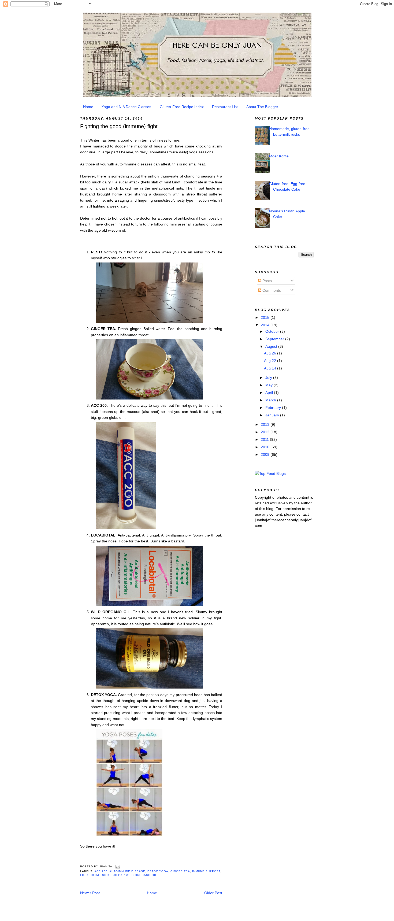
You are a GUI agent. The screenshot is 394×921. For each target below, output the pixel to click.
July (269, 377)
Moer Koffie (279, 156)
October (272, 331)
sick (106, 875)
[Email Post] (117, 866)
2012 (265, 432)
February (273, 407)
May (269, 385)
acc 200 (100, 871)
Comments (271, 290)
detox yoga (157, 871)
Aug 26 (270, 353)
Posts (266, 281)
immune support (206, 871)
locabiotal (90, 875)
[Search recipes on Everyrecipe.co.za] (270, 473)
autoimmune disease (127, 871)
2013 (265, 424)
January (272, 415)
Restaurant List (225, 107)
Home (88, 107)
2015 (265, 317)
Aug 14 (270, 368)
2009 (265, 454)
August (271, 346)
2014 (265, 325)
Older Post (213, 893)
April (269, 392)
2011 (265, 439)
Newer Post (90, 893)
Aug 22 (270, 360)
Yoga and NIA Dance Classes (126, 107)
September (275, 339)
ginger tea (180, 871)
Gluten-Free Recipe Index (182, 107)
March (271, 400)
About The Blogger (262, 107)
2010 (265, 447)
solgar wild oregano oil (134, 875)
